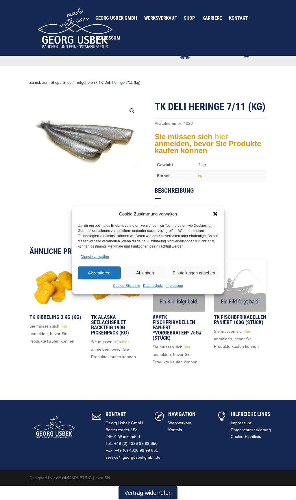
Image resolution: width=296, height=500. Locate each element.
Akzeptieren (99, 272)
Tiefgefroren (85, 82)
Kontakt (238, 18)
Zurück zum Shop (44, 82)
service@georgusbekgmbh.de (133, 457)
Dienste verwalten (95, 257)
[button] (215, 214)
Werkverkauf (179, 423)
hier (221, 136)
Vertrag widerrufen (148, 493)
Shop (189, 18)
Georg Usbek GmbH (116, 18)
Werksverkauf (160, 18)
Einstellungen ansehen (194, 272)
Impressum (174, 286)
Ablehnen (145, 272)
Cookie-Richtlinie (126, 286)
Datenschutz (153, 286)
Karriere (212, 18)
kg (200, 175)
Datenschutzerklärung (251, 429)
